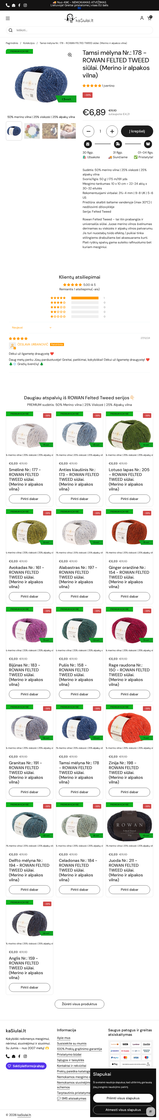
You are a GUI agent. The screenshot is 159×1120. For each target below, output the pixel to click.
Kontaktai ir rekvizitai (71, 1066)
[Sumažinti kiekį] (88, 131)
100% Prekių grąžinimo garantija (79, 1049)
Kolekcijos (29, 43)
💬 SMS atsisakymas (71, 1098)
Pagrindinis (12, 43)
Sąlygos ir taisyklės (70, 1060)
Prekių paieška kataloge (74, 1071)
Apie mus (63, 1038)
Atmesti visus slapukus (123, 1110)
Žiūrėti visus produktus (79, 1004)
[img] (18, 339)
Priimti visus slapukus (123, 1098)
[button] (149, 18)
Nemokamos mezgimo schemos (79, 1077)
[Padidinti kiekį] (112, 131)
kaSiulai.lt (24, 1115)
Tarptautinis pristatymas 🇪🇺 (77, 1093)
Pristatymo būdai (69, 1054)
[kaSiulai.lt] (79, 18)
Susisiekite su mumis (71, 1043)
